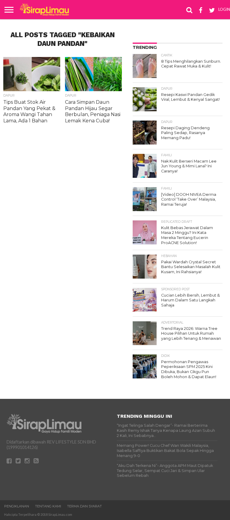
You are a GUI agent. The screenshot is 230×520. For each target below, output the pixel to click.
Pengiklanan (16, 506)
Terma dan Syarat (84, 506)
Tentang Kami (48, 506)
